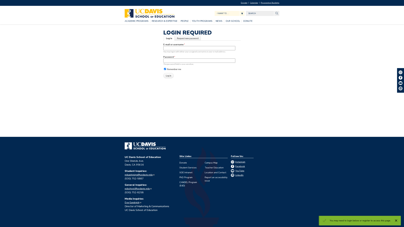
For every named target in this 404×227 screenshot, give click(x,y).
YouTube (239, 170)
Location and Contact (215, 172)
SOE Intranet (185, 172)
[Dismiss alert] (396, 220)
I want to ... (223, 13)
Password (169, 56)
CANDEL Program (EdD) (188, 184)
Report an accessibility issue (216, 179)
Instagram (240, 161)
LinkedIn (239, 175)
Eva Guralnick (132, 202)
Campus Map (211, 162)
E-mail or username (174, 44)
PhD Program (186, 177)
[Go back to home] (145, 146)
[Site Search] (276, 13)
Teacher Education (214, 167)
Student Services (188, 167)
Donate (244, 3)
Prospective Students (270, 3)
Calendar (254, 3)
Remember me (173, 69)
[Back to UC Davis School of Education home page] (149, 12)
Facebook (240, 166)
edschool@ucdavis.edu (137, 188)
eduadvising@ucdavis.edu (139, 175)
